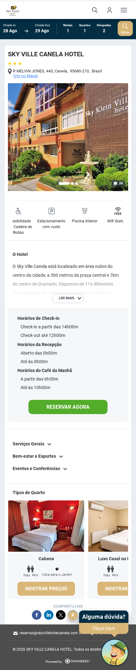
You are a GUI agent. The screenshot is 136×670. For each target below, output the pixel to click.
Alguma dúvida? (103, 616)
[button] (64, 183)
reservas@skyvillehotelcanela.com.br (51, 633)
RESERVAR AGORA (68, 407)
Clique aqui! (103, 628)
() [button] (25, 76)
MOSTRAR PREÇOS (46, 589)
